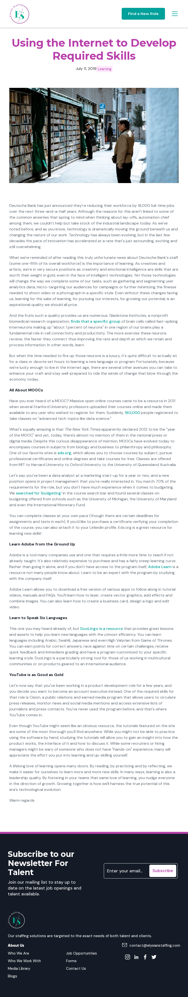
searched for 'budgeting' (39, 493)
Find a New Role (143, 13)
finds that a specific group (95, 321)
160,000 (132, 412)
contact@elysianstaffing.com (154, 945)
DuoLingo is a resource (101, 628)
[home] (19, 14)
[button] (174, 14)
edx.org (64, 452)
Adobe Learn (160, 566)
